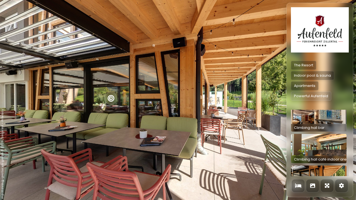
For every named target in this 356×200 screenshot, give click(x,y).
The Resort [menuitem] (303, 65)
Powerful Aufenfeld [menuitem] (311, 96)
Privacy (2, 115)
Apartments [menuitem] (304, 85)
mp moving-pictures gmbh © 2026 (2, 169)
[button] (319, 117)
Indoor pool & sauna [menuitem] (312, 75)
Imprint (2, 131)
